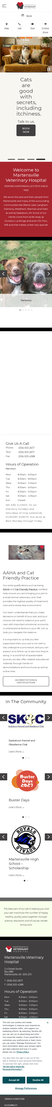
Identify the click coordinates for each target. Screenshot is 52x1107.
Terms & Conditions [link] (14, 1099)
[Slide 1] (11, 159)
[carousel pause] (49, 69)
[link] (26, 6)
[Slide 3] (31, 159)
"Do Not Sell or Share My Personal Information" (13, 1068)
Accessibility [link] (10, 1105)
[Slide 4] (40, 159)
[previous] (3, 54)
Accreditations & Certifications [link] (26, 681)
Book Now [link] (26, 130)
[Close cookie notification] (47, 1023)
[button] (4, 6)
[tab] (11, 469)
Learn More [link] (15, 751)
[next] (48, 54)
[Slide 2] (21, 159)
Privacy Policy (23, 1052)
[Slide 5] (31, 310)
